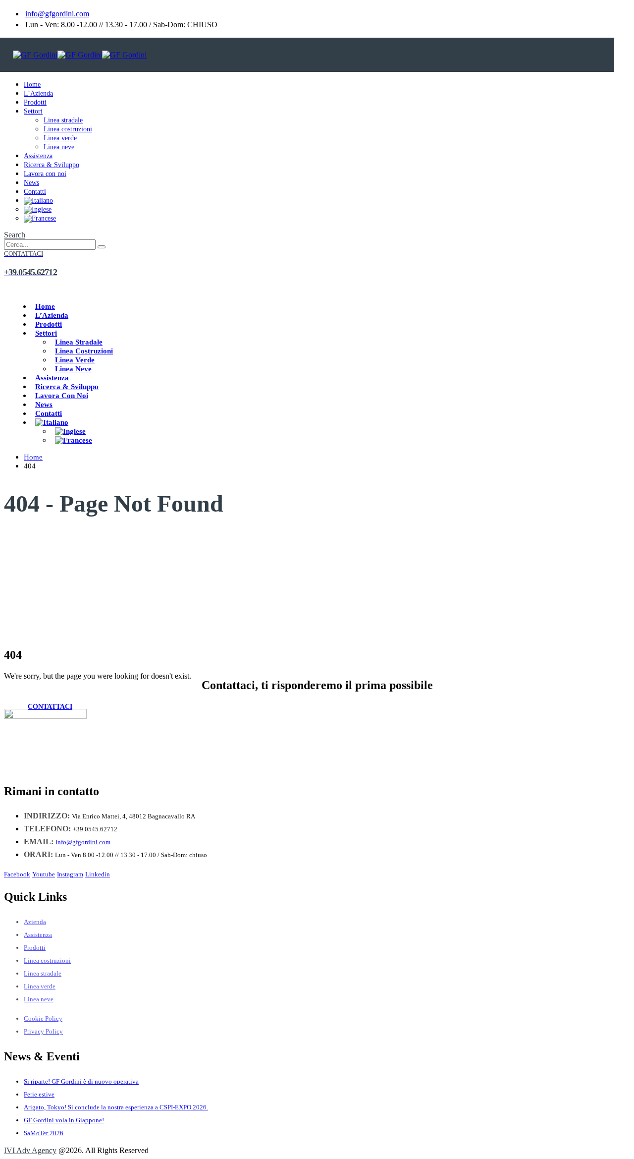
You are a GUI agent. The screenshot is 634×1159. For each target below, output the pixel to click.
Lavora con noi (45, 173)
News (31, 182)
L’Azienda (38, 93)
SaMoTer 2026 (43, 1133)
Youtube (43, 874)
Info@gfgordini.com (82, 842)
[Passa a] (38, 200)
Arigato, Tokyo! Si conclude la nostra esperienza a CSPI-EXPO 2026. (116, 1107)
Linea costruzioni (68, 129)
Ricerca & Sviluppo (51, 165)
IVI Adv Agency (30, 1150)
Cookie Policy (43, 1018)
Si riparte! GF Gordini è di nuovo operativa (81, 1081)
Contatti (35, 191)
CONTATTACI (50, 706)
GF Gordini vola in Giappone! (64, 1120)
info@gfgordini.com (57, 13)
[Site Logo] (80, 55)
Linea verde (60, 138)
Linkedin (97, 874)
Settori (33, 111)
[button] (14, 235)
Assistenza (38, 156)
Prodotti (35, 102)
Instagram (70, 874)
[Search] (102, 246)
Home (32, 84)
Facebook (17, 874)
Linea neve (59, 147)
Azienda (35, 922)
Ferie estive (39, 1094)
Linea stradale (63, 120)
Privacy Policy (43, 1031)
